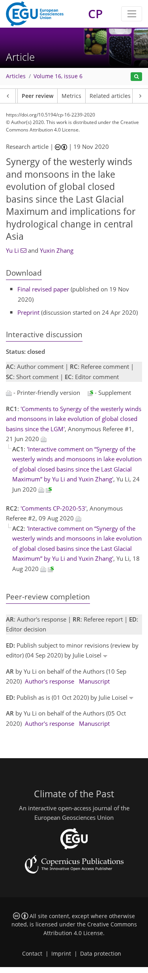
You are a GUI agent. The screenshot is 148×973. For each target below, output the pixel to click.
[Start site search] (136, 76)
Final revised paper (43, 289)
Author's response (49, 681)
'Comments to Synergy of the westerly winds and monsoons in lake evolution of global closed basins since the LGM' (73, 419)
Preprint (28, 312)
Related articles (110, 96)
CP (95, 14)
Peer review (37, 96)
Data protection (100, 953)
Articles (16, 76)
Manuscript (94, 681)
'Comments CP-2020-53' (53, 508)
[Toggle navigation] (131, 13)
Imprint (61, 953)
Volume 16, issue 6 (58, 76)
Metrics (71, 96)
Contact (32, 953)
